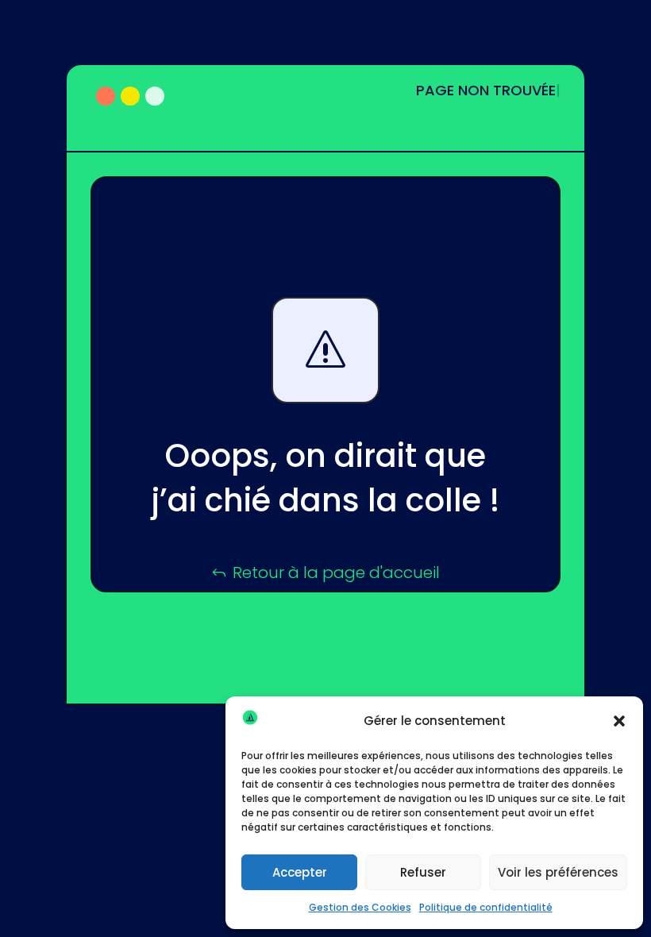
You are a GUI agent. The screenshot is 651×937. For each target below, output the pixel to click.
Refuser (423, 872)
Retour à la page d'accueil (336, 572)
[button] (619, 721)
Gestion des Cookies (360, 907)
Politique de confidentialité (486, 907)
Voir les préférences (558, 872)
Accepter (299, 872)
